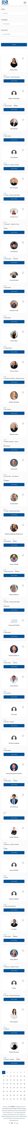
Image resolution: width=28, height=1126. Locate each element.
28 (24, 1084)
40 (17, 1091)
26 (17, 1084)
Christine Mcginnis (14, 743)
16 (7, 1080)
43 (3, 1095)
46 (14, 1095)
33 (17, 1087)
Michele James (14, 434)
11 (14, 1076)
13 (20, 1076)
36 (3, 1091)
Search (14, 44)
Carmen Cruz (14, 217)
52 (10, 1099)
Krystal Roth (14, 504)
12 (17, 1076)
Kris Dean (14, 714)
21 (24, 1080)
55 (20, 1099)
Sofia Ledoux (14, 70)
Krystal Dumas (14, 280)
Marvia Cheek (14, 371)
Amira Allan (14, 341)
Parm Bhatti (14, 157)
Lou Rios (14, 929)
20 (20, 1080)
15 (3, 1080)
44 (7, 1095)
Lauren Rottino (14, 870)
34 (20, 1087)
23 (7, 1084)
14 (24, 1076)
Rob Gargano (14, 188)
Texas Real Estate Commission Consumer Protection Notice (14, 1116)
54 (17, 1099)
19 (17, 1080)
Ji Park (14, 988)
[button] (14, 13)
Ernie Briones (14, 807)
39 (14, 1091)
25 (14, 1084)
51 (7, 1099)
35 (24, 1087)
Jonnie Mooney (14, 837)
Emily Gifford (14, 959)
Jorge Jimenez (14, 686)
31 (10, 1087)
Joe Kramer (14, 469)
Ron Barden (14, 129)
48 (20, 1095)
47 (17, 1095)
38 (10, 1091)
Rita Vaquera (14, 1022)
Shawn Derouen (14, 1052)
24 (10, 1084)
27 (20, 1084)
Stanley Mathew (14, 899)
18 (14, 1080)
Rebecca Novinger (14, 98)
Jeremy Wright (14, 564)
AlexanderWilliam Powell (14, 773)
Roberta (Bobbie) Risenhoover (14, 534)
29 (3, 1087)
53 (14, 1099)
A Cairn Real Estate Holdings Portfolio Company (14, 1108)
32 (14, 1087)
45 (10, 1095)
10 (10, 1076)
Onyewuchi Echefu (14, 625)
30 (7, 1087)
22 (3, 1084)
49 (24, 1095)
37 (7, 1091)
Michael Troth (14, 310)
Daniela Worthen (14, 402)
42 (24, 1091)
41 (20, 1091)
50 (3, 1099)
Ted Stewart (14, 251)
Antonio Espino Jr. (14, 655)
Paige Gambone (14, 594)
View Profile (14, 81)
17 (10, 1080)
